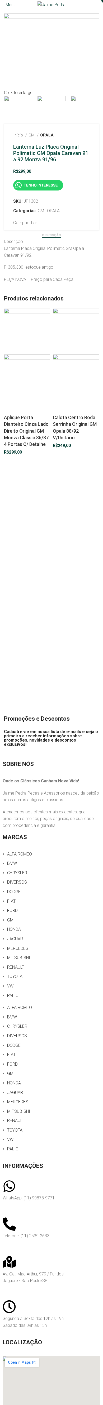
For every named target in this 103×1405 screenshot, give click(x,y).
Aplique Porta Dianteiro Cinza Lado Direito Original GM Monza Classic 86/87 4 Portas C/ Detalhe (26, 431)
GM (32, 135)
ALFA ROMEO (19, 854)
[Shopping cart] (98, 4)
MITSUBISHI (18, 957)
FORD (12, 910)
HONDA (14, 929)
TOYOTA (14, 976)
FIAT (11, 901)
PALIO (12, 995)
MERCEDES (17, 948)
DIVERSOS (17, 882)
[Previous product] (76, 135)
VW (10, 986)
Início (18, 135)
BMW (12, 863)
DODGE (14, 891)
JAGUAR (15, 938)
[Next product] (87, 135)
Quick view (10, 407)
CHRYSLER (17, 872)
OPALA (47, 135)
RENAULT (15, 967)
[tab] (51, 235)
